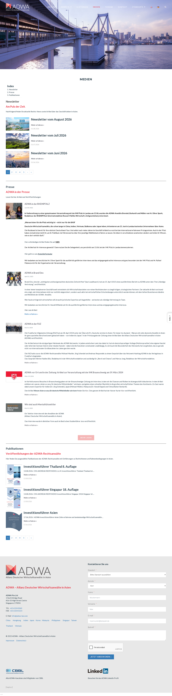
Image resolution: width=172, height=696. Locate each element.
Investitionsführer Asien (41, 513)
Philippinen (56, 620)
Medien (96, 7)
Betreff (91, 627)
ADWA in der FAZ (33, 324)
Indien (25, 620)
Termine (109, 7)
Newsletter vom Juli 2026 (48, 135)
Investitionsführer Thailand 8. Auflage (50, 466)
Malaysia (45, 620)
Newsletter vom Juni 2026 (49, 153)
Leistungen (82, 7)
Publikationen (14, 95)
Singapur (66, 620)
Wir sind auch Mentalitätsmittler (40, 404)
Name (90, 592)
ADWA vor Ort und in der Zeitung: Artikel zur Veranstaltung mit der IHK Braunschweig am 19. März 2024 (74, 372)
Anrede (91, 581)
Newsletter (13, 89)
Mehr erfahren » (37, 125)
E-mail (90, 615)
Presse (11, 92)
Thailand (9, 626)
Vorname (91, 604)
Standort (91, 570)
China (8, 620)
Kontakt (122, 7)
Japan (32, 620)
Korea (38, 620)
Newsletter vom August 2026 (51, 119)
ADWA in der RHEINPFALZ (37, 204)
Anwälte (65, 7)
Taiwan (74, 620)
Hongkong (17, 620)
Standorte (137, 7)
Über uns (51, 7)
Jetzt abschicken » (101, 657)
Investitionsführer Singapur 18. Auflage (51, 489)
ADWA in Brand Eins (34, 273)
